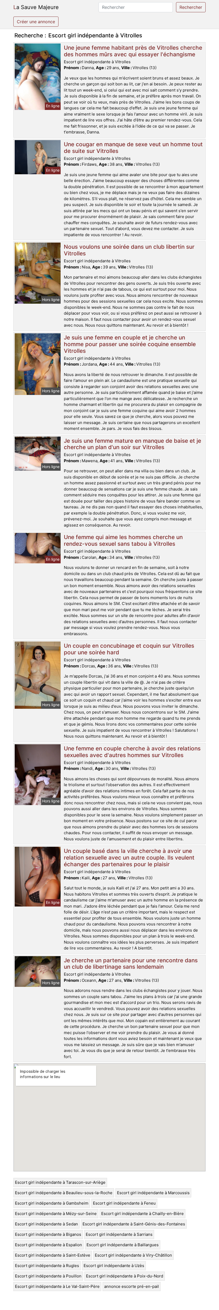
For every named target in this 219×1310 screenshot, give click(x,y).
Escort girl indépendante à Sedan (46, 1223)
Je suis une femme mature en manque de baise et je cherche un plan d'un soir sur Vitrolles (132, 444)
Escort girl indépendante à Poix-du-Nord (124, 1276)
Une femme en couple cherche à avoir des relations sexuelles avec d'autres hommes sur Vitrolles (132, 751)
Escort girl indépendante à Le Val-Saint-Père (57, 1286)
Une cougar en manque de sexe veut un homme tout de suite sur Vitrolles (133, 147)
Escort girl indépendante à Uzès (114, 1265)
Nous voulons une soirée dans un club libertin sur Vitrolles (129, 250)
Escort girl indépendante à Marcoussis (153, 1192)
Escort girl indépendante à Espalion (48, 1244)
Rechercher (190, 7)
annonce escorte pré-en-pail (131, 1286)
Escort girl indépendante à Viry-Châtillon (133, 1255)
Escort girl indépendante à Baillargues (123, 1244)
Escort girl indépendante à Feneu (124, 1203)
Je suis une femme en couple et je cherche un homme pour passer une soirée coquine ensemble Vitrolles (130, 344)
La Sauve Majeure (36, 7)
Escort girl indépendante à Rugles (47, 1265)
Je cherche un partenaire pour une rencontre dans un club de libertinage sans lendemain (131, 963)
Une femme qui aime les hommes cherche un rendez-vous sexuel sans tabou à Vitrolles (123, 540)
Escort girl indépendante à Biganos (48, 1234)
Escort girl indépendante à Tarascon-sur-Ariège (60, 1182)
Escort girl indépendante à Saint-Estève (52, 1255)
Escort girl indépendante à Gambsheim (51, 1203)
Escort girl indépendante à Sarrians (119, 1234)
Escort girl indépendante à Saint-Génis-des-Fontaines (134, 1223)
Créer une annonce (36, 21)
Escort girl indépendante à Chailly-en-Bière (142, 1213)
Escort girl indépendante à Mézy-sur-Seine (56, 1213)
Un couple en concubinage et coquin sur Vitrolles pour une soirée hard (129, 649)
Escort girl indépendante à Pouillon (48, 1276)
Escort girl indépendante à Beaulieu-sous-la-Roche (63, 1192)
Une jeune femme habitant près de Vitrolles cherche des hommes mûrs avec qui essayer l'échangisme (133, 51)
